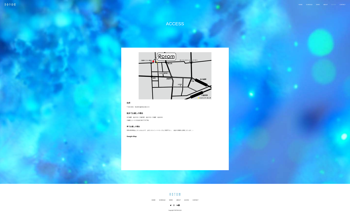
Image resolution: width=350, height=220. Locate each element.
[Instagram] (174, 205)
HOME (300, 4)
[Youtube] (178, 205)
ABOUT (325, 4)
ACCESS (333, 4)
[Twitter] (171, 205)
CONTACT (342, 4)
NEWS (318, 4)
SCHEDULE (309, 4)
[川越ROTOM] (10, 4)
